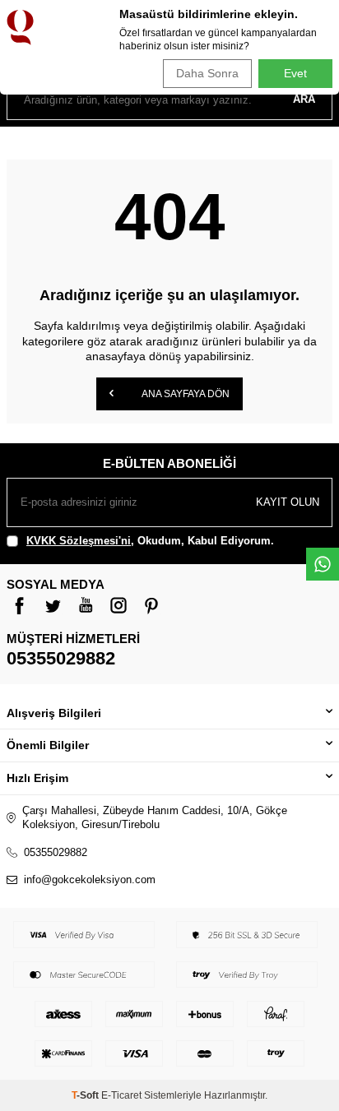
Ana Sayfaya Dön (185, 394)
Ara (304, 99)
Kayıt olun (287, 502)
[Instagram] (118, 605)
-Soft (86, 1095)
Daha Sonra (207, 73)
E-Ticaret (121, 1095)
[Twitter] (52, 605)
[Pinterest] (151, 605)
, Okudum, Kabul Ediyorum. (150, 541)
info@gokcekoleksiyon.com (90, 879)
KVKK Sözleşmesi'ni (78, 541)
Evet (295, 73)
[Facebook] (20, 605)
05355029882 (61, 658)
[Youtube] (85, 605)
